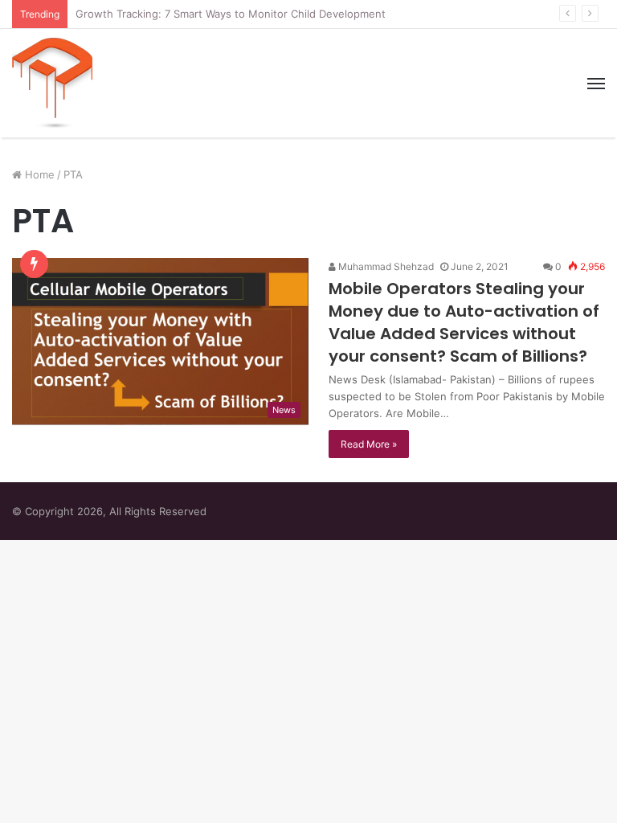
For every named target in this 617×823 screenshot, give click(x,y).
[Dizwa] (52, 83)
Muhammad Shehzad (385, 266)
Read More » (369, 444)
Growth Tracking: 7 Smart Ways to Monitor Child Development (231, 13)
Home (38, 174)
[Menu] (596, 84)
